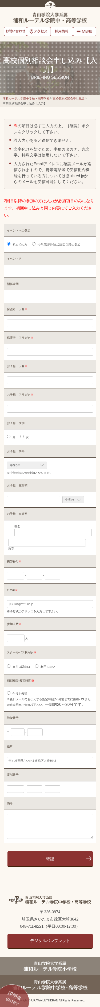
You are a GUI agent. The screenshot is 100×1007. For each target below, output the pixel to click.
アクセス (38, 32)
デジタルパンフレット (50, 940)
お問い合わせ (15, 32)
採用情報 (61, 32)
